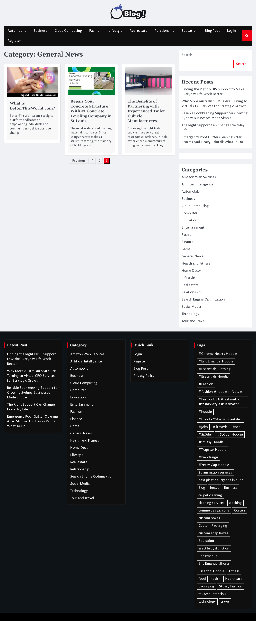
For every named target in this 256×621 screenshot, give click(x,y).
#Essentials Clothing (214, 369)
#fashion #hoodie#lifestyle (220, 392)
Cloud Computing (68, 31)
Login (231, 31)
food (202, 579)
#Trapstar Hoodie (212, 450)
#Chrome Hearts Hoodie (217, 354)
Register (14, 41)
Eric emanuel (208, 556)
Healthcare (233, 579)
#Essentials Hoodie (213, 376)
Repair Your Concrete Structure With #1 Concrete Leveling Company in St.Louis (91, 111)
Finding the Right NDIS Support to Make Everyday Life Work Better (31, 359)
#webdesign (208, 457)
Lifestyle (115, 31)
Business (40, 31)
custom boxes (209, 518)
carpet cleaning (210, 495)
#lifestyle (220, 427)
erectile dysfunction (213, 548)
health (215, 579)
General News (192, 256)
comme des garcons (213, 510)
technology (207, 601)
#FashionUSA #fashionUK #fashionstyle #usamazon (219, 401)
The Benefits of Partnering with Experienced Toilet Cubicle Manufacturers (146, 111)
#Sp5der (205, 434)
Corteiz (239, 510)
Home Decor (191, 271)
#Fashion (205, 384)
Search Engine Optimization (203, 299)
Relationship (164, 31)
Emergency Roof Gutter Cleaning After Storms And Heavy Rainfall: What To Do (32, 421)
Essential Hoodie (211, 571)
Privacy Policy (143, 376)
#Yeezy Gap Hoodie (213, 465)
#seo (236, 427)
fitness (234, 571)
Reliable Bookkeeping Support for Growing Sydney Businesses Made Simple (33, 393)
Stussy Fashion (230, 586)
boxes (214, 488)
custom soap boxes (213, 533)
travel (225, 601)
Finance (187, 242)
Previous (79, 160)
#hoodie (205, 412)
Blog (201, 488)
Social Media (191, 307)
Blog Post (212, 31)
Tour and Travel (193, 321)
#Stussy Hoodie (211, 442)
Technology (190, 314)
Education (190, 31)
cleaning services (211, 503)
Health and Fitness (196, 263)
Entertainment (193, 227)
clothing (235, 503)
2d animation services (215, 472)
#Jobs (203, 427)
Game (186, 249)
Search (187, 55)
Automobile (17, 31)
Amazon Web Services (199, 177)
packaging (206, 586)
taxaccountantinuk (213, 594)
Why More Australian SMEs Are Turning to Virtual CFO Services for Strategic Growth (31, 376)
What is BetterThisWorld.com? (32, 106)
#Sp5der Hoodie (230, 434)
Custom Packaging (212, 525)
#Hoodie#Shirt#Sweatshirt (220, 419)
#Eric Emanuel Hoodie (215, 361)
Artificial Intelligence (197, 184)
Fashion (95, 31)
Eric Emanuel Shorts (214, 563)
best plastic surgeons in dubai (221, 480)
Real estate (138, 31)
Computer (189, 213)
